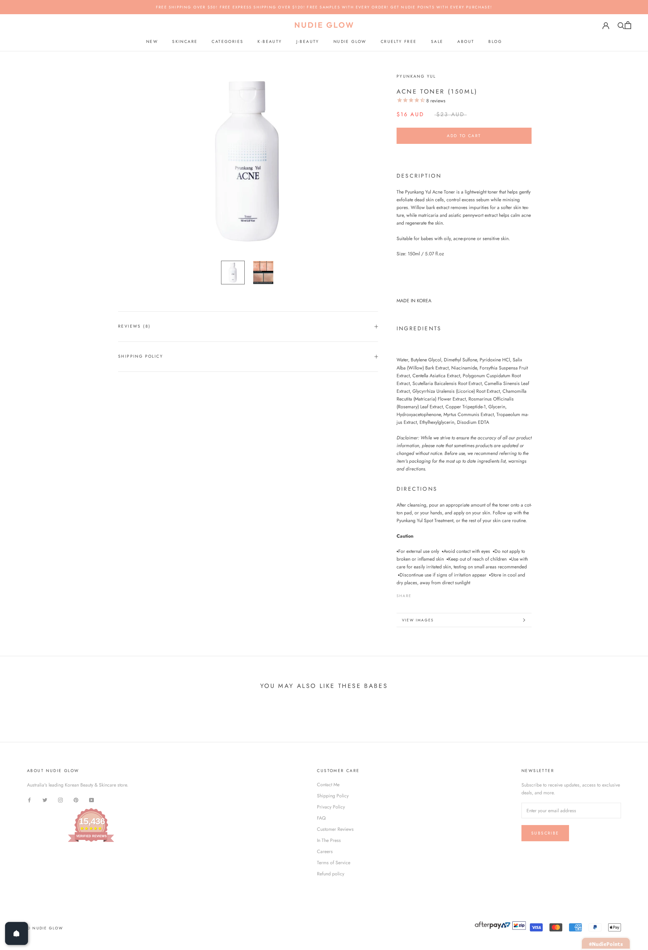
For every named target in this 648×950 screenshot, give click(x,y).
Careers (325, 851)
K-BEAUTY (270, 41)
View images (418, 620)
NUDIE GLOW (350, 41)
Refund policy (330, 873)
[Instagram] (60, 799)
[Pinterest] (435, 594)
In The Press (329, 840)
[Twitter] (427, 594)
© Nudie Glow (45, 928)
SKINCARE (184, 41)
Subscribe (545, 833)
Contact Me (328, 784)
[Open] (16, 933)
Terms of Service (333, 862)
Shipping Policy (140, 356)
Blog (495, 41)
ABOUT (465, 41)
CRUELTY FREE (399, 41)
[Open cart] (628, 25)
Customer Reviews (335, 829)
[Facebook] (418, 594)
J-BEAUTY (307, 41)
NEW (152, 41)
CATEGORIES (227, 41)
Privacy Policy (331, 806)
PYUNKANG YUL (416, 76)
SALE (437, 41)
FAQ (321, 818)
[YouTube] (91, 799)
